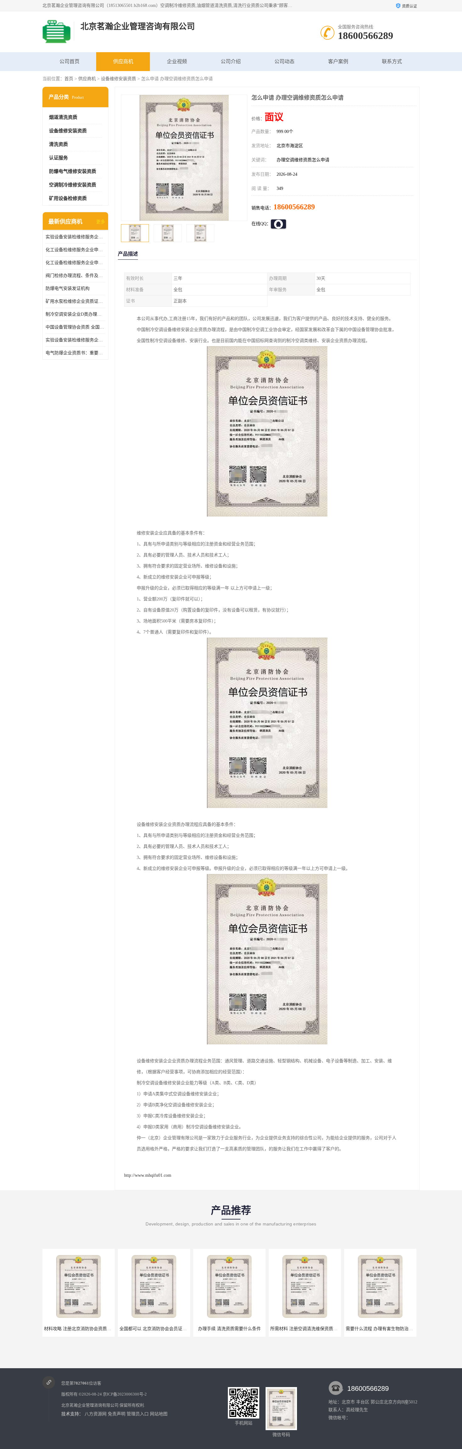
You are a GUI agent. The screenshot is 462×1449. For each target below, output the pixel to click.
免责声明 (116, 1414)
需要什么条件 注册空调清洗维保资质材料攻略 (390, 1328)
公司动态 (284, 61)
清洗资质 (58, 144)
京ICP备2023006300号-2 (125, 1394)
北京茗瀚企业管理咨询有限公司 (89, 1405)
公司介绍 (231, 61)
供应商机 (123, 61)
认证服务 (58, 157)
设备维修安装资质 (118, 78)
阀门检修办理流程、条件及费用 (75, 275)
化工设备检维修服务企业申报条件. (75, 249)
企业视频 (177, 61)
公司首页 (69, 61)
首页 (68, 78)
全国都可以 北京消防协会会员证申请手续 (84, 1328)
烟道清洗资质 (63, 117)
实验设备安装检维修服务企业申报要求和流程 (75, 237)
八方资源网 (96, 1414)
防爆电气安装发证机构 (68, 288)
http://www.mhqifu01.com (147, 1175)
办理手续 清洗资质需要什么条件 (154, 1328)
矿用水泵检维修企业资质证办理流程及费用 (75, 301)
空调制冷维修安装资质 (72, 184)
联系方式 (392, 61)
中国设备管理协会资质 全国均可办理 (75, 327)
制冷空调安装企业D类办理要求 (75, 314)
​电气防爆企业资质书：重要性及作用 (75, 353)
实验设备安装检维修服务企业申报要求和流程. (75, 340)
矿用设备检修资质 (68, 198)
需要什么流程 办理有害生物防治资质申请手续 (315, 1328)
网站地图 (159, 1414)
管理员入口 (138, 1414)
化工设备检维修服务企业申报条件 (75, 262)
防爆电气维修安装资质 (72, 171)
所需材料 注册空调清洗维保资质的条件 (233, 1328)
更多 (100, 221)
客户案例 (338, 61)
